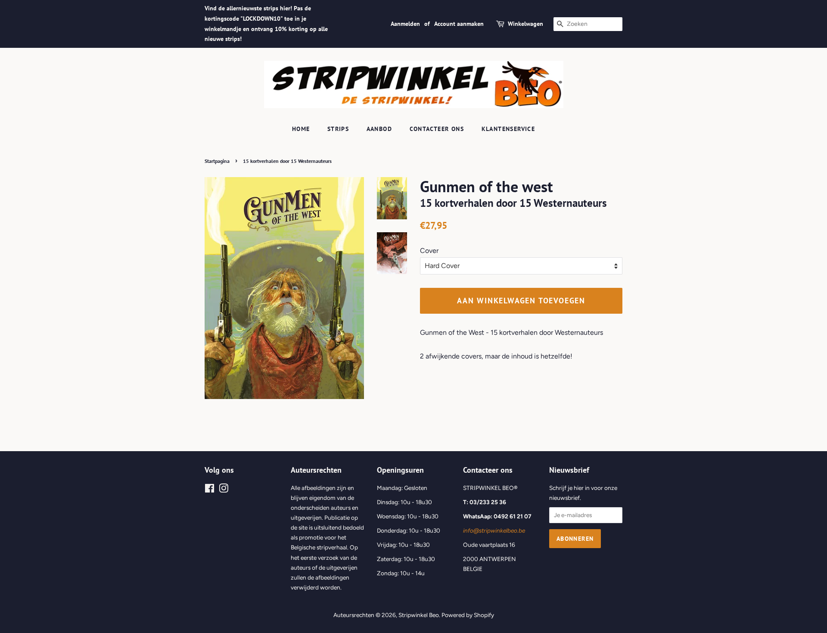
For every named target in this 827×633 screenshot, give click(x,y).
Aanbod (379, 129)
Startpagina (217, 161)
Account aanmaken (459, 24)
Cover (429, 250)
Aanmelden (405, 24)
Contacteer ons (437, 129)
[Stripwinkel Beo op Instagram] (223, 489)
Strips (338, 129)
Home (301, 129)
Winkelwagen (525, 24)
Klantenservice (508, 129)
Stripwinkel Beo (418, 614)
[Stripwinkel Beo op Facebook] (210, 489)
